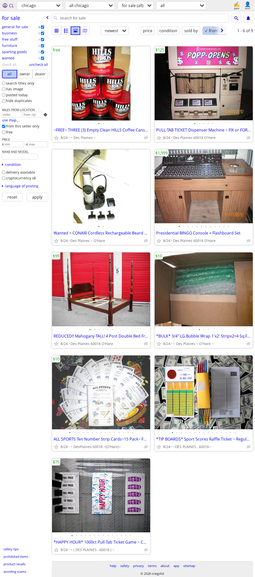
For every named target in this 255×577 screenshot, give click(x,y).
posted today (17, 95)
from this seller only (22, 126)
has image (14, 89)
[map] (85, 30)
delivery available (20, 172)
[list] (56, 30)
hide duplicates (19, 100)
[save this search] (248, 18)
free (9, 132)
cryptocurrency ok (21, 178)
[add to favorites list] (56, 138)
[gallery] (75, 30)
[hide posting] (146, 138)
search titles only (20, 83)
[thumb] (66, 30)
